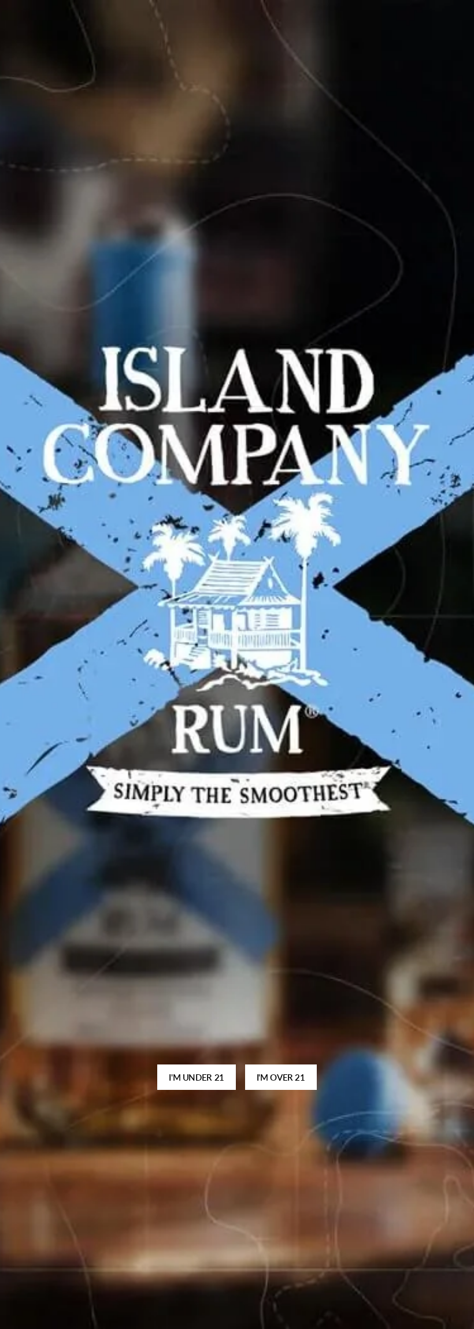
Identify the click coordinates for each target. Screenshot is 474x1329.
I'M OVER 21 (281, 1077)
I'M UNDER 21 (196, 1077)
